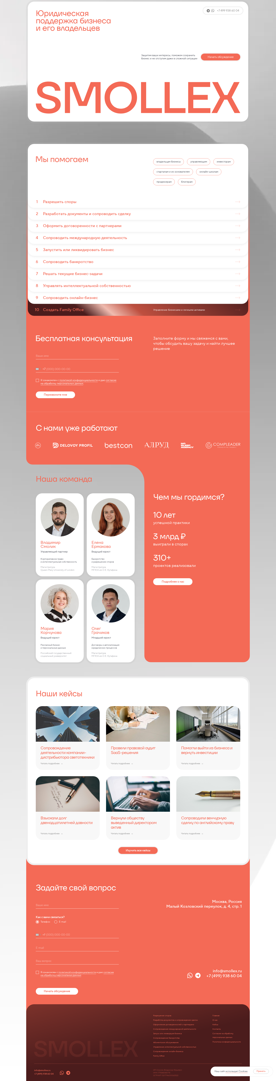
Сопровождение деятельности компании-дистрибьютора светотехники (67, 752)
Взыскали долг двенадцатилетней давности (66, 820)
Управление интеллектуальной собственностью (174, 1047)
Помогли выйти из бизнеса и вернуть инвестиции (206, 750)
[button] (223, 10)
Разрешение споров (162, 1015)
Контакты (216, 1029)
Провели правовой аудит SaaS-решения (133, 750)
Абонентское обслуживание (166, 1042)
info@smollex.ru (42, 1070)
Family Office (159, 1056)
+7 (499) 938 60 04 (44, 1074)
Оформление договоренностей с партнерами (173, 1024)
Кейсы (215, 1024)
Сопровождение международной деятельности (174, 1029)
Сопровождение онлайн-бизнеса (168, 1051)
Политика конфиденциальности (226, 1042)
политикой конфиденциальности (78, 380)
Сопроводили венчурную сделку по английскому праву (207, 820)
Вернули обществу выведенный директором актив (134, 822)
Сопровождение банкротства (166, 1038)
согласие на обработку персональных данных (78, 382)
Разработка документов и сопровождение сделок (175, 1020)
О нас (215, 1020)
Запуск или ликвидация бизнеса (167, 1033)
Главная (215, 1015)
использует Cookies (237, 1071)
